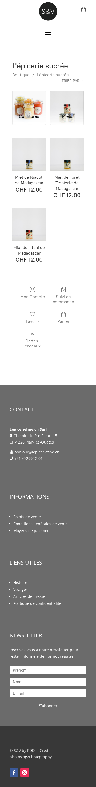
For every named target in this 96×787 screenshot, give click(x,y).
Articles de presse (29, 596)
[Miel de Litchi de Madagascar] (29, 224)
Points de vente (27, 516)
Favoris (32, 321)
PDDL (32, 750)
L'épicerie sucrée (53, 74)
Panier (63, 321)
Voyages (20, 589)
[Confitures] (29, 100)
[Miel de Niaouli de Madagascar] (29, 154)
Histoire (20, 582)
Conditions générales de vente (40, 523)
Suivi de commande (63, 299)
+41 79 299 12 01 (28, 458)
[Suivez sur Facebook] (14, 772)
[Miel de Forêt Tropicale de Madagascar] (67, 154)
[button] (83, 9)
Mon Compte (32, 296)
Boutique (21, 74)
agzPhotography (37, 756)
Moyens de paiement (32, 530)
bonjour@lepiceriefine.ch (36, 452)
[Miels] (67, 100)
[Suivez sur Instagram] (24, 772)
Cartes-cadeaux (33, 343)
